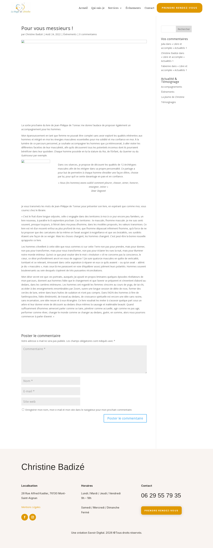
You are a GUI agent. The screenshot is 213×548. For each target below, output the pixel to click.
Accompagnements (171, 86)
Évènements (70, 34)
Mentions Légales (30, 507)
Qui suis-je (98, 8)
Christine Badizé (34, 34)
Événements (133, 8)
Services (113, 8)
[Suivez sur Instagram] (32, 517)
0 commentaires (88, 34)
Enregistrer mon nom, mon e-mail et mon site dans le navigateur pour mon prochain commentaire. (78, 409)
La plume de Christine (172, 96)
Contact (149, 8)
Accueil (83, 8)
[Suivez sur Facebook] (24, 517)
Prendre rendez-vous (179, 7)
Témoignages (168, 102)
